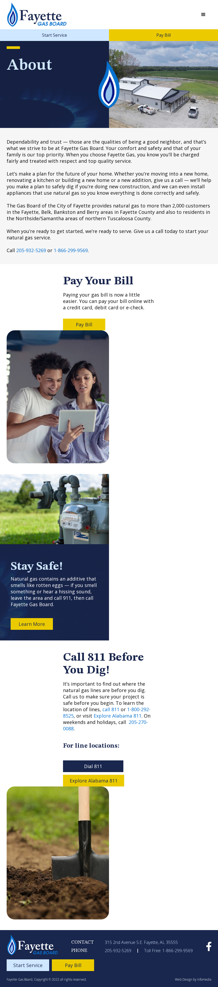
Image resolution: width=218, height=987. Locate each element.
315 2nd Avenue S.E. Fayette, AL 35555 (141, 942)
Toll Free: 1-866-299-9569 (168, 950)
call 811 (110, 709)
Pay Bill (163, 35)
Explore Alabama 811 (117, 716)
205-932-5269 (31, 250)
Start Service (54, 35)
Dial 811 (93, 766)
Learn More (32, 624)
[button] (203, 15)
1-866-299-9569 (71, 250)
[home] (37, 15)
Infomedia (204, 979)
